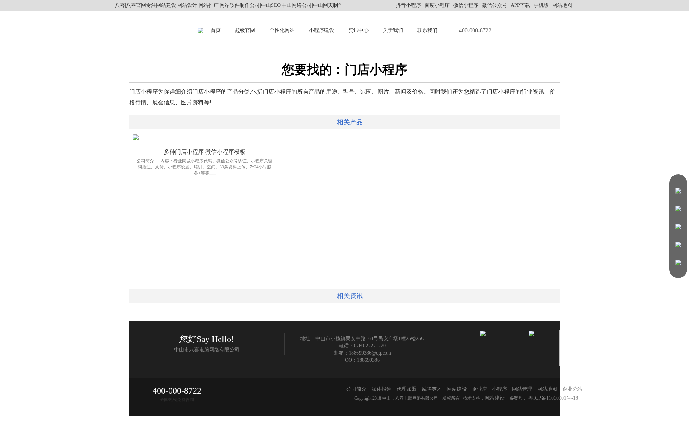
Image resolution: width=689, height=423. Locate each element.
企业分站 (572, 389)
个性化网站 (282, 30)
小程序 (499, 389)
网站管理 (522, 389)
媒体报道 (381, 389)
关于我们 (393, 30)
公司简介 (356, 389)
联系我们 (427, 30)
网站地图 (562, 5)
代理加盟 (407, 389)
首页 (216, 30)
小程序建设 (321, 30)
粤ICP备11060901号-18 (552, 398)
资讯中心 (358, 30)
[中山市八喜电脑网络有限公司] (200, 31)
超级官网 (245, 30)
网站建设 (457, 389)
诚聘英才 (432, 389)
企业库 (479, 389)
